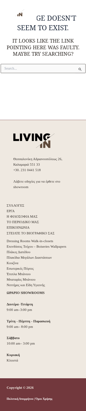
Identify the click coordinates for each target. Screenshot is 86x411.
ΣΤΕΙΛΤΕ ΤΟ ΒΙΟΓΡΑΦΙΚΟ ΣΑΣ (31, 233)
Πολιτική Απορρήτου (20, 398)
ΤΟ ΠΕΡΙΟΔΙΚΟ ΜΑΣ (23, 222)
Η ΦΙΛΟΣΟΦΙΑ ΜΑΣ (22, 216)
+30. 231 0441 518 (27, 170)
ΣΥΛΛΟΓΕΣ (15, 205)
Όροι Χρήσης (44, 398)
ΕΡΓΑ (11, 211)
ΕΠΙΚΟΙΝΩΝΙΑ (18, 227)
